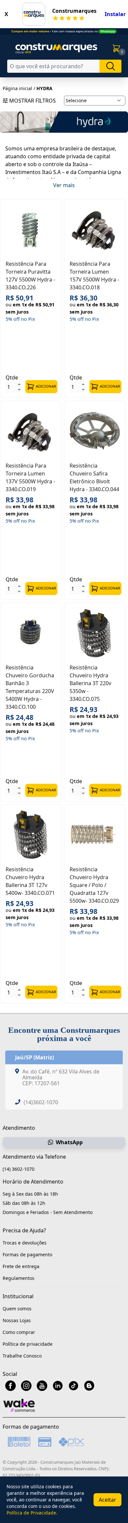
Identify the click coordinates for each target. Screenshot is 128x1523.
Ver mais (64, 185)
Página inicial (17, 88)
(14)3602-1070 (41, 1102)
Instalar (115, 14)
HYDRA (44, 88)
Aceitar (107, 1499)
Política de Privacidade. (32, 1513)
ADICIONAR (46, 386)
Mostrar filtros (32, 100)
